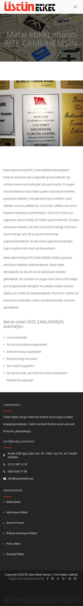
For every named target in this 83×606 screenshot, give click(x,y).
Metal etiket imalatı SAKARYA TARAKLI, (51, 597)
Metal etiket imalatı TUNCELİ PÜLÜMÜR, (18, 598)
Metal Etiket (13, 502)
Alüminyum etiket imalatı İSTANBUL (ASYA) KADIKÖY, (19, 599)
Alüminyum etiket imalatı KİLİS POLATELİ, (36, 599)
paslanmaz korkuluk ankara (58, 595)
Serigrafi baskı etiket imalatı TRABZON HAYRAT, (33, 601)
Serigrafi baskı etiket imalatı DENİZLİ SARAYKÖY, (43, 602)
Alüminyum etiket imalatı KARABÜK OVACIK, (27, 600)
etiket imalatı (67, 587)
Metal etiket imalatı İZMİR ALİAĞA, (60, 598)
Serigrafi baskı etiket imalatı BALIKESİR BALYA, (27, 602)
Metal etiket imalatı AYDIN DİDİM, (38, 597)
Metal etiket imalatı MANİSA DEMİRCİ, (64, 597)
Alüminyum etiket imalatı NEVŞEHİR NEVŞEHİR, (43, 600)
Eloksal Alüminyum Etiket (21, 533)
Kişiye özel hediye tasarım (26, 578)
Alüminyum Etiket (17, 512)
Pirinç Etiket (13, 544)
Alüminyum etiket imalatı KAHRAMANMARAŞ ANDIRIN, (68, 599)
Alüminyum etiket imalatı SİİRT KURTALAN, (51, 599)
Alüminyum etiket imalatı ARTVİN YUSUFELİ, (11, 600)
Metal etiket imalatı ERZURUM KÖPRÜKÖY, (33, 598)
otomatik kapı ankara (21, 591)
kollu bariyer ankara (22, 595)
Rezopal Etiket (15, 554)
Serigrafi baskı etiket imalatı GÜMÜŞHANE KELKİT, (50, 601)
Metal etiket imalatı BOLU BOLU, (10, 597)
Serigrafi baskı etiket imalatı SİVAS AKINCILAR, (17, 601)
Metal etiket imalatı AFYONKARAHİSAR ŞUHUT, (24, 597)
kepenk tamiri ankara (40, 587)
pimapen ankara (52, 583)
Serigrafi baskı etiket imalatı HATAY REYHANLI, (45, 603)
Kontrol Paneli (15, 523)
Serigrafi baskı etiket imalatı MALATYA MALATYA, (60, 602)
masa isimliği (47, 591)
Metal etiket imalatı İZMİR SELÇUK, (47, 598)
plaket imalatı (69, 591)
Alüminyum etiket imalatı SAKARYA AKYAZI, (59, 600)
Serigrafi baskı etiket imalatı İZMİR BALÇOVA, (68, 601)
